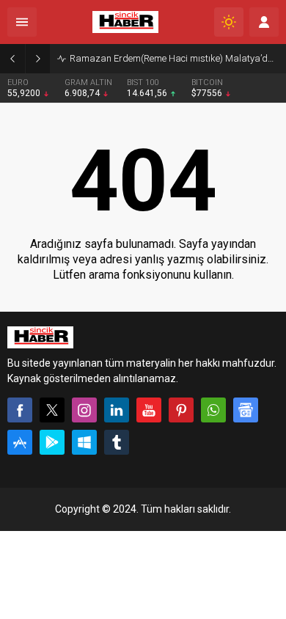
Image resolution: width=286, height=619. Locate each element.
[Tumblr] (116, 442)
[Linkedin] (116, 410)
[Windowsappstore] (84, 442)
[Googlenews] (245, 410)
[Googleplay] (52, 442)
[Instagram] (84, 410)
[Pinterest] (181, 410)
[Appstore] (19, 442)
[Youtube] (148, 410)
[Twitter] (52, 410)
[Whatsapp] (213, 410)
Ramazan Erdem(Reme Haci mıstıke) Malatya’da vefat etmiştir (174, 58)
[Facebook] (19, 410)
